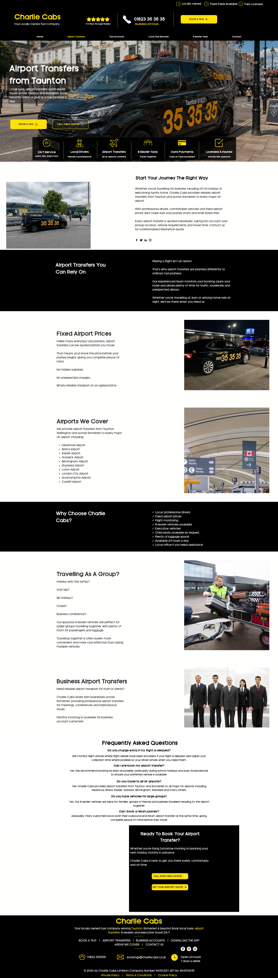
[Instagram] (150, 240)
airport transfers (36, 89)
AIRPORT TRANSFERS (116, 940)
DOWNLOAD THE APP (185, 940)
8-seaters (127, 932)
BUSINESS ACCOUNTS (150, 940)
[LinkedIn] (145, 240)
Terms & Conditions (139, 975)
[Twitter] (141, 240)
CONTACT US (154, 944)
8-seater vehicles (86, 622)
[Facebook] (136, 240)
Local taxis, (17, 89)
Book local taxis (182, 928)
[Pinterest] (189, 949)
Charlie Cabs (37, 17)
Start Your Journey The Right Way (172, 178)
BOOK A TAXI (87, 940)
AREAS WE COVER (127, 944)
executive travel (151, 932)
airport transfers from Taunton (93, 429)
